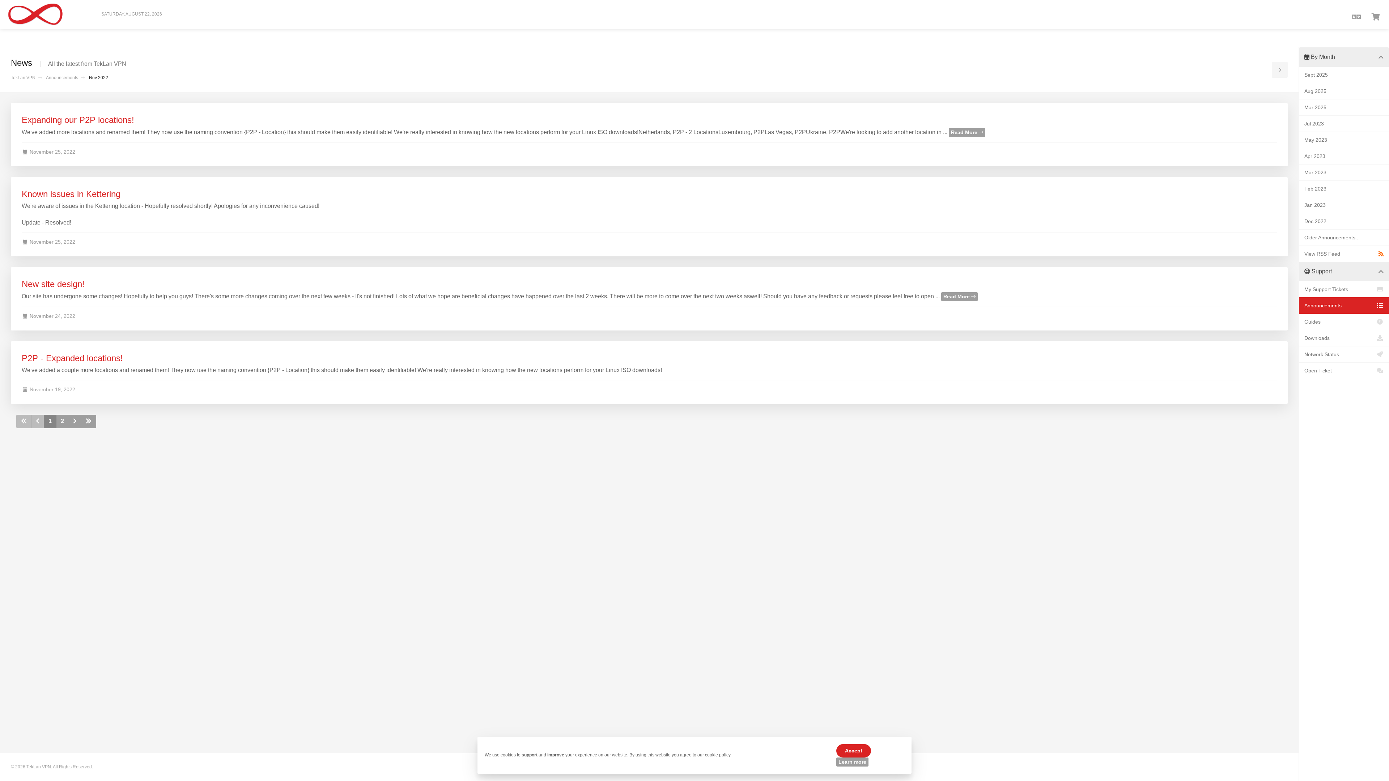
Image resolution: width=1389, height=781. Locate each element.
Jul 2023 (1314, 124)
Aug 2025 (1315, 91)
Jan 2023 (1315, 205)
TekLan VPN (23, 77)
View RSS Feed (1322, 254)
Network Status (1321, 354)
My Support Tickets (1326, 289)
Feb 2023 (1315, 189)
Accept (853, 751)
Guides (1312, 322)
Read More (965, 132)
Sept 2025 (1316, 75)
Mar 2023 (1315, 172)
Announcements (62, 77)
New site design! (53, 284)
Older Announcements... (1332, 237)
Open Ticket (1318, 371)
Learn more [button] (852, 762)
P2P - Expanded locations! (72, 358)
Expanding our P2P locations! (78, 120)
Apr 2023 (1314, 156)
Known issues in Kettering (71, 194)
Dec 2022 (1315, 221)
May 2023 (1315, 140)
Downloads (1317, 338)
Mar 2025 (1315, 107)
